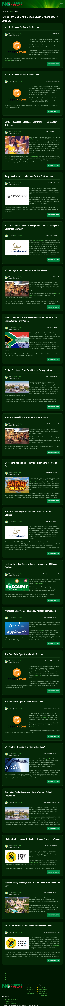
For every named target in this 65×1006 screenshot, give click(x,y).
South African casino (38, 240)
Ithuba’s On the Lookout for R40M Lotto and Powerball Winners (32, 839)
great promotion (44, 717)
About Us (30, 989)
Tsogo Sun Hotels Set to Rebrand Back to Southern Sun (29, 176)
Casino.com (8, 60)
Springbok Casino (34, 139)
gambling (40, 630)
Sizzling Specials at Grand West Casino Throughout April (29, 370)
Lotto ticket (56, 945)
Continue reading (53, 64)
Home (29, 987)
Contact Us (30, 993)
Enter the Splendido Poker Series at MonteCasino (26, 417)
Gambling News (43, 995)
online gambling (33, 156)
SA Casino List (43, 987)
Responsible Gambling (11, 999)
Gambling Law (9, 1001)
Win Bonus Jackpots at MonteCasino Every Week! (26, 270)
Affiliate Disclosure (10, 1003)
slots (42, 534)
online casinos (39, 583)
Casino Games (43, 993)
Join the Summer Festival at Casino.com (22, 27)
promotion (45, 288)
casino (34, 817)
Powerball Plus (33, 862)
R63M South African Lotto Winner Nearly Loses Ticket (28, 925)
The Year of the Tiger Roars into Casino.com (24, 654)
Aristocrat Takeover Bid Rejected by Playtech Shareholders (30, 610)
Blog (28, 991)
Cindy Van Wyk (18, 33)
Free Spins (42, 991)
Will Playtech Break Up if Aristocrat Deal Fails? (25, 747)
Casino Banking (43, 989)
